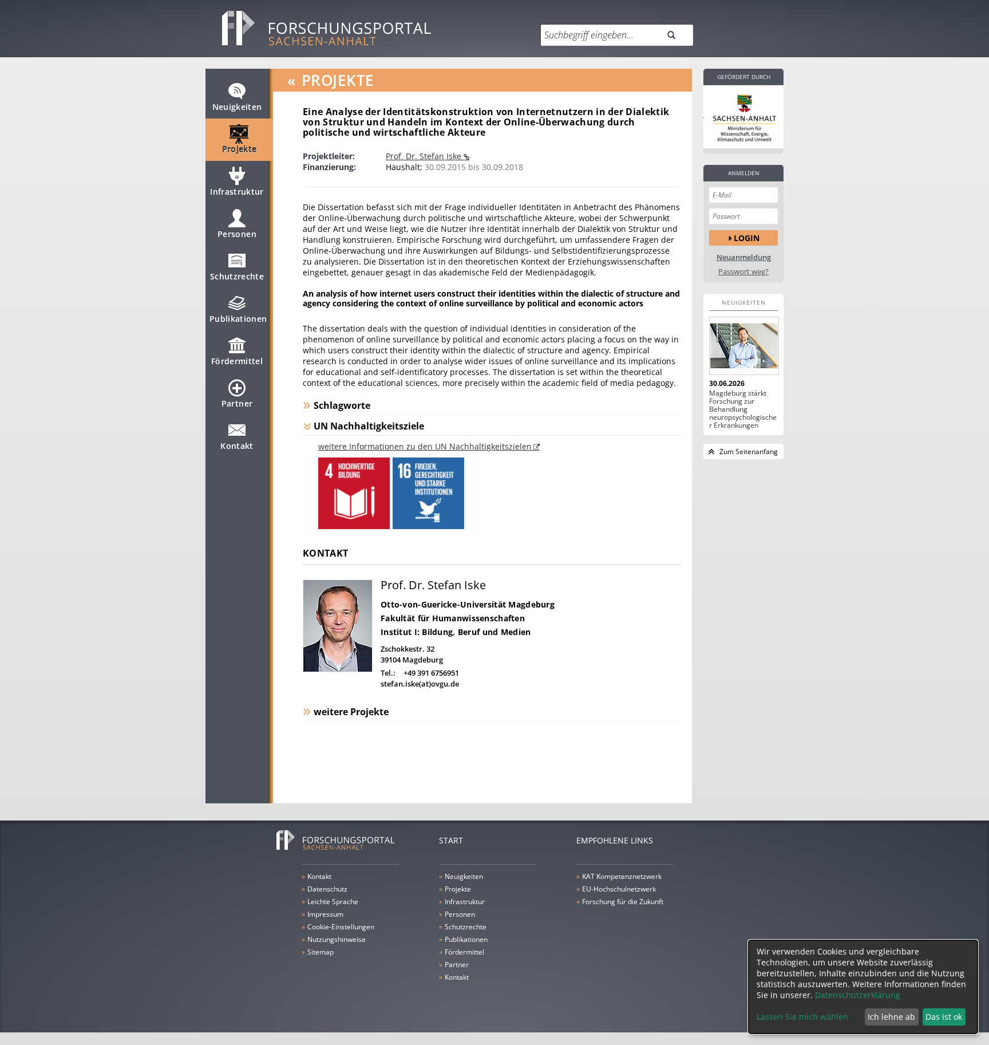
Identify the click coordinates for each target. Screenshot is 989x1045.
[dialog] (863, 987)
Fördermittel (237, 361)
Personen (236, 233)
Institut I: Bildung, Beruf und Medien (456, 631)
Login (746, 237)
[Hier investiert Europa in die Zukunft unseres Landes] (743, 116)
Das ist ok (943, 1016)
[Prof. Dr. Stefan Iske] (338, 669)
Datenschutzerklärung (857, 994)
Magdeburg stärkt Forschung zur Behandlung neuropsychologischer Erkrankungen (743, 409)
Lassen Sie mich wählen (802, 1016)
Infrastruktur (237, 191)
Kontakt (236, 445)
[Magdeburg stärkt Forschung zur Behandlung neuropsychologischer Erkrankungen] (743, 346)
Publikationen (238, 318)
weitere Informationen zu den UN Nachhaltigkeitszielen (425, 446)
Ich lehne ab (891, 1016)
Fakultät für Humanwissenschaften (453, 618)
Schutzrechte (237, 276)
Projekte (239, 149)
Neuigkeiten (237, 106)
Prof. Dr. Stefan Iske (425, 156)
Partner (236, 403)
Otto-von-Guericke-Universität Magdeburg (468, 604)
